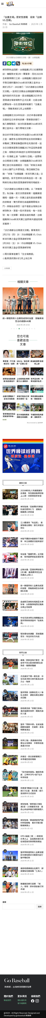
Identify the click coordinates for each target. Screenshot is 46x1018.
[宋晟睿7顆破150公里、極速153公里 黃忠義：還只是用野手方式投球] (10, 792)
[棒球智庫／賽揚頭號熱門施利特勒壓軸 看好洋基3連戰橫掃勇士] (10, 824)
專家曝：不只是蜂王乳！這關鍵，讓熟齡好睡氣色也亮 (9, 362)
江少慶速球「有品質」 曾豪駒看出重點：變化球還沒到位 (31, 525)
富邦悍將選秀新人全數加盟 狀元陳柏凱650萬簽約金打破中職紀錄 (31, 855)
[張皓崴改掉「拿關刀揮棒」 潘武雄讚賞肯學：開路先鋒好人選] (10, 712)
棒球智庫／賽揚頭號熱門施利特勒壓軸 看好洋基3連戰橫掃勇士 (31, 823)
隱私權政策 (22, 1000)
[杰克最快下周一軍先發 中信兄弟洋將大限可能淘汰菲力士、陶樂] (10, 680)
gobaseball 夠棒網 (23, 1015)
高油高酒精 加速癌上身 (36, 362)
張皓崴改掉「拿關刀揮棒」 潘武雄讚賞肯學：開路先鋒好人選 (31, 711)
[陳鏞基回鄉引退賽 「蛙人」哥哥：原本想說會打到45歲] (10, 887)
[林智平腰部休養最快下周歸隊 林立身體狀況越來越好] (10, 542)
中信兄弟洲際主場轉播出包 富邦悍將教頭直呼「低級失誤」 (31, 620)
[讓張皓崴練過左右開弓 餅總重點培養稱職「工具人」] (10, 872)
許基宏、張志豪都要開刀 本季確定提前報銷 (31, 757)
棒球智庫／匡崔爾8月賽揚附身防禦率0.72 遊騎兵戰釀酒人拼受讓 (31, 509)
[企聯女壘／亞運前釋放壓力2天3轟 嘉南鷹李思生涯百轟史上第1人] (10, 573)
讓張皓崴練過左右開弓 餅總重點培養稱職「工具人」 (31, 869)
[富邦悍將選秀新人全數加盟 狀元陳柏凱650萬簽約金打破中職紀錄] (10, 856)
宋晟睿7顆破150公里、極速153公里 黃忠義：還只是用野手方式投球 (31, 791)
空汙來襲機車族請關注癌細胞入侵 (23, 415)
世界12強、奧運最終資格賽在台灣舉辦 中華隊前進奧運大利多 (31, 743)
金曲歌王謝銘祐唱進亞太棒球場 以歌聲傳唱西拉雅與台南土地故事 (23, 320)
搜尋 (4, 902)
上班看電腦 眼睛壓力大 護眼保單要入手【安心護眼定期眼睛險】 (23, 380)
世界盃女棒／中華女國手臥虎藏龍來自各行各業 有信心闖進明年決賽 (37, 380)
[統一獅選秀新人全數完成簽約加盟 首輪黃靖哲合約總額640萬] (10, 589)
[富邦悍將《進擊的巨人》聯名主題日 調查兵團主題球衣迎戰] (10, 696)
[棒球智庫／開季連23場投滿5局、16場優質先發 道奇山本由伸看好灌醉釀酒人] (10, 808)
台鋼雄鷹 (7, 268)
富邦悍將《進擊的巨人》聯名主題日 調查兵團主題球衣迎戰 (31, 695)
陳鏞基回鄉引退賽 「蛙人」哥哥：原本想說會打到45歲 (31, 886)
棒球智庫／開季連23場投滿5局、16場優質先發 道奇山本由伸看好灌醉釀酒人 (31, 807)
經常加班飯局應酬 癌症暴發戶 (9, 380)
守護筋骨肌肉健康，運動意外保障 (37, 415)
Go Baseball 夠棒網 (18, 24)
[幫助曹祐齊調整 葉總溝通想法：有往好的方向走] (10, 637)
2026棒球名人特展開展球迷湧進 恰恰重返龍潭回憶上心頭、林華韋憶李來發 (31, 493)
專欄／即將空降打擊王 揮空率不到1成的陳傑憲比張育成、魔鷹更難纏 (31, 663)
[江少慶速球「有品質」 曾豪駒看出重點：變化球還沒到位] (10, 526)
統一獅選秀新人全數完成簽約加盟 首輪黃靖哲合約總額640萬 (31, 588)
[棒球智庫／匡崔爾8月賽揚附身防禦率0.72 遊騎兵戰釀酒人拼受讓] (10, 510)
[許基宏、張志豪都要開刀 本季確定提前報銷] (10, 760)
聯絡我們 (7, 1000)
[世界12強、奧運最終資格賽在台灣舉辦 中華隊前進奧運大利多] (10, 744)
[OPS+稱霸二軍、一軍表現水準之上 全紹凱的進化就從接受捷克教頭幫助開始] (10, 840)
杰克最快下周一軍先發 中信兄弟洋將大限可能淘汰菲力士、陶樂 (31, 679)
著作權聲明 (22, 1003)
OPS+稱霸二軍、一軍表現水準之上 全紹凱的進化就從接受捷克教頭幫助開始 (31, 839)
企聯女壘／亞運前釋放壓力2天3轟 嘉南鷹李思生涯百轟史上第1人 (31, 572)
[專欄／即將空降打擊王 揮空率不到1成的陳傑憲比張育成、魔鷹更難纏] (10, 664)
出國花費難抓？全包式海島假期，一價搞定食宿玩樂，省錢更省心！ (9, 397)
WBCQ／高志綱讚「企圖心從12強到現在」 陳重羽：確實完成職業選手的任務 (23, 362)
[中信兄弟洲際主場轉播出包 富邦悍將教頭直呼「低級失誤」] (10, 621)
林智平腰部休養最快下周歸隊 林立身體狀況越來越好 (31, 540)
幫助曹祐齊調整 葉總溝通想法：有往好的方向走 (31, 635)
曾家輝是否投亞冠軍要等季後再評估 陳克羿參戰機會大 (9, 415)
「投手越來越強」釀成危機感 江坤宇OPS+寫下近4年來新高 (31, 775)
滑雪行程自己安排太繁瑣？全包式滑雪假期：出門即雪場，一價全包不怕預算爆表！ (23, 397)
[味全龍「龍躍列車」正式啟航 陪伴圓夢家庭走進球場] (10, 558)
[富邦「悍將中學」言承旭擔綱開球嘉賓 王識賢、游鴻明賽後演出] (10, 728)
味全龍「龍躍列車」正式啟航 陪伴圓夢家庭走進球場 (31, 555)
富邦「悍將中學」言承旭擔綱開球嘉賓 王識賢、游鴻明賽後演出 (31, 727)
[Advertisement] (23, 940)
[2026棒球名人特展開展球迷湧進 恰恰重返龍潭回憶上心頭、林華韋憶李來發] (10, 494)
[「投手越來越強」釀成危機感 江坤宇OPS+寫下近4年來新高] (10, 776)
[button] (5, 308)
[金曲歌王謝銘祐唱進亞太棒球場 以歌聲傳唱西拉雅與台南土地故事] (23, 301)
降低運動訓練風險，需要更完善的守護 (37, 397)
